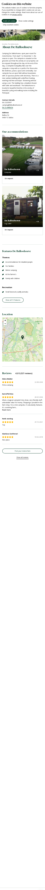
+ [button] (5, 320)
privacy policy (17, 15)
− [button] (5, 323)
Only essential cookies (11, 25)
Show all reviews (22, 457)
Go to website (7, 107)
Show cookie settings (26, 21)
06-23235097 (7, 102)
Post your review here (22, 451)
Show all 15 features (13, 300)
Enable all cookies (9, 21)
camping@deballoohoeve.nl (12, 105)
